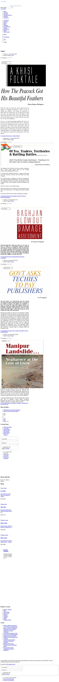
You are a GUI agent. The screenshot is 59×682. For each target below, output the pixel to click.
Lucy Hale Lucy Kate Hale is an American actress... (6, 495)
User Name (4, 439)
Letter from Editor (7, 427)
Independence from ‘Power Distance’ (11, 409)
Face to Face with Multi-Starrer (10, 634)
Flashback (5, 25)
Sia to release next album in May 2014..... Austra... (6, 541)
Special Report (6, 26)
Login (2, 8)
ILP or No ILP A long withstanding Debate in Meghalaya (8, 649)
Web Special (6, 29)
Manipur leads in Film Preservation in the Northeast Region (10, 645)
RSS (5, 8)
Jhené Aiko (3, 507)
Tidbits (5, 30)
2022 (4, 39)
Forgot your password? (6, 455)
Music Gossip (4, 523)
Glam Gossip (6, 612)
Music (4, 24)
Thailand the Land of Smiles (9, 635)
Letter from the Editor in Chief (10, 633)
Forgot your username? (6, 457)
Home (4, 11)
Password (4, 443)
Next (4, 418)
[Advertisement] (17, 46)
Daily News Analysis (6, 434)
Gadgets (5, 28)
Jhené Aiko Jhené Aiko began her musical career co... (6, 511)
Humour (5, 614)
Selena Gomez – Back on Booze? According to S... (6, 526)
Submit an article (7, 619)
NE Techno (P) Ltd (10, 664)
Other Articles (6, 32)
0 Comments (3, 135)
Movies (5, 22)
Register (7, 448)
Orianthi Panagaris (5, 550)
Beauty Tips (6, 613)
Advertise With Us (7, 15)
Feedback (5, 16)
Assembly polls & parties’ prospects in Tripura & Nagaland (9, 641)
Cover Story (6, 20)
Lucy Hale (3, 491)
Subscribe (5, 13)
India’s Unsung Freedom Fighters (11, 411)
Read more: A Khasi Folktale (13, 135)
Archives (5, 21)
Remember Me (6, 447)
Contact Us (6, 17)
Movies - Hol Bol (7, 609)
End (4, 420)
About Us (5, 12)
